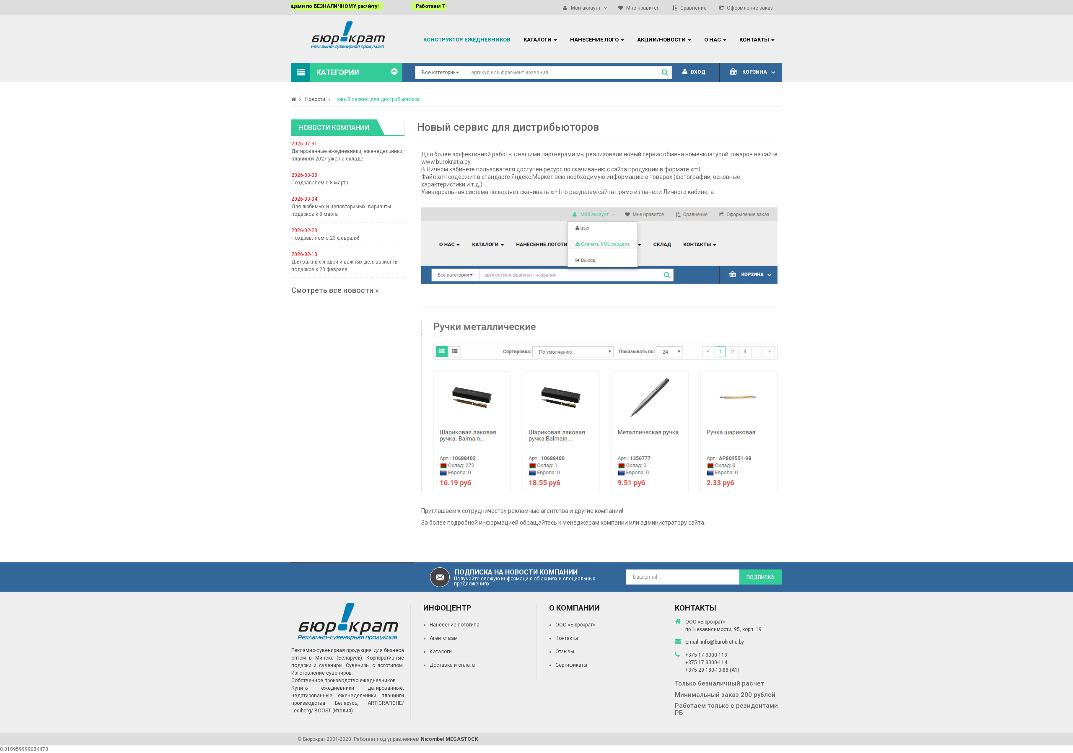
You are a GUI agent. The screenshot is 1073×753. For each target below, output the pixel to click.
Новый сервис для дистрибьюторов (377, 99)
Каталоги (441, 652)
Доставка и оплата (452, 665)
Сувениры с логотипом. (375, 665)
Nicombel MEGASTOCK (449, 739)
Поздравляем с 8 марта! (320, 183)
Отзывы (564, 652)
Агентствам (444, 638)
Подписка (760, 577)
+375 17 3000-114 (706, 662)
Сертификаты (571, 665)
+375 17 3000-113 (706, 655)
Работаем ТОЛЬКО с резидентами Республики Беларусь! (379, 6)
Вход (697, 72)
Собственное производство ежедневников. (344, 680)
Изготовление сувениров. (322, 673)
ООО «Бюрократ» (575, 625)
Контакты (566, 638)
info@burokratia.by (722, 642)
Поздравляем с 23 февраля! (325, 238)
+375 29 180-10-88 (707, 670)
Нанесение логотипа (454, 625)
